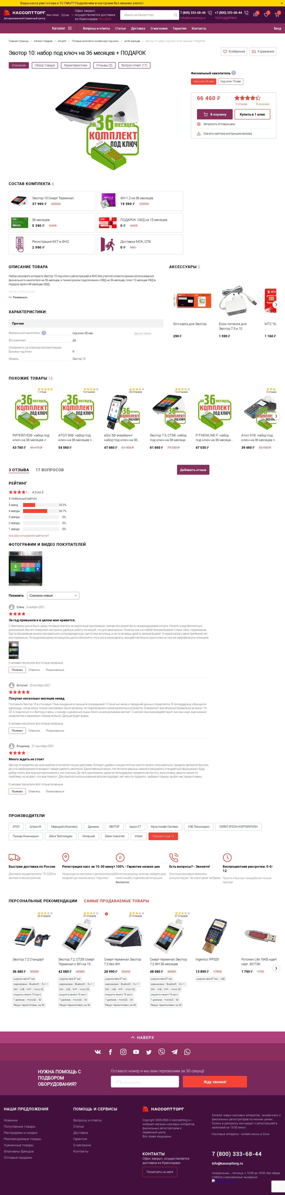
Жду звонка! (215, 1081)
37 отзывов (89, 916)
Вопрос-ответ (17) (134, 65)
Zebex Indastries (115, 836)
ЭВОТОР (114, 826)
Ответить (34, 669)
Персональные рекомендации (43, 900)
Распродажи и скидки (20, 1133)
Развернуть (20, 297)
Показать (16, 595)
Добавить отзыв (193, 470)
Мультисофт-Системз (164, 826)
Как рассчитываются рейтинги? (29, 535)
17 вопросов (50, 469)
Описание (19, 65)
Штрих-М (35, 826)
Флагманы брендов (19, 1151)
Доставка (138, 28)
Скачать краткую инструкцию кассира (228, 133)
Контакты (199, 28)
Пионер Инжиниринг (26, 836)
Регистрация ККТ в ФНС (50, 241)
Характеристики (75, 65)
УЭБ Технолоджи (198, 826)
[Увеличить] (97, 126)
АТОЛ (16, 826)
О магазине (159, 28)
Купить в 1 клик (252, 114)
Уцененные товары (19, 1145)
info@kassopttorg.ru (193, 18)
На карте (104, 19)
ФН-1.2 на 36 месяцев (136, 198)
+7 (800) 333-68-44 (228, 13)
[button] (276, 305)
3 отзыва (271, 392)
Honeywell (88, 836)
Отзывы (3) (104, 65)
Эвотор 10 (79, 358)
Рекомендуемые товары (22, 1139)
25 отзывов (44, 916)
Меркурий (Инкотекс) (64, 826)
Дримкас (93, 826)
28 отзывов (135, 392)
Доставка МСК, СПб (135, 241)
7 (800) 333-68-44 (193, 13)
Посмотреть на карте (160, 1171)
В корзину (218, 114)
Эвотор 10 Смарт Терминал (53, 198)
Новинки (11, 1120)
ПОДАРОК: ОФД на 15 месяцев (143, 220)
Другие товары (142, 333)
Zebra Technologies (60, 836)
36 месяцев (41, 220)
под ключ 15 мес (230, 81)
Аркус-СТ (135, 826)
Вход (277, 28)
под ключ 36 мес (203, 81)
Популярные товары (19, 1126)
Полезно (17, 669)
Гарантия (179, 28)
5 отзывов (89, 392)
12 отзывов (181, 392)
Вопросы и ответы (96, 28)
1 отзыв (42, 392)
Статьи (120, 28)
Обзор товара (45, 65)
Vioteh (138, 836)
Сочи (65, 15)
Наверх (145, 1037)
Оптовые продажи (18, 1157)
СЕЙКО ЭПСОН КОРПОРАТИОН (238, 826)
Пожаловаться (55, 669)
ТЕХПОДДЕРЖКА (226, 18)
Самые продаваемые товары (116, 900)
